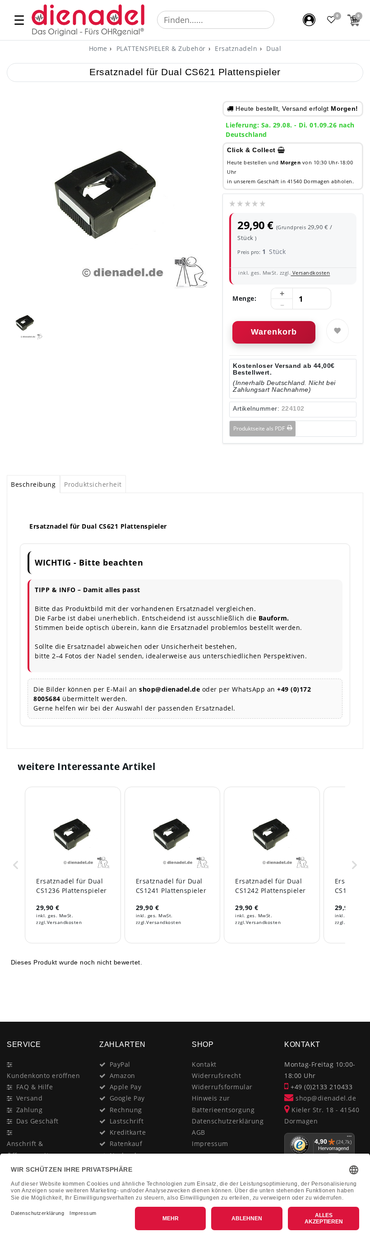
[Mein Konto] (309, 19)
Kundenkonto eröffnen (43, 1075)
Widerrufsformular (222, 1086)
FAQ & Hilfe (34, 1086)
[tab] (33, 484)
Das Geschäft (37, 1121)
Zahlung (29, 1109)
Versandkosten (310, 272)
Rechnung (126, 1109)
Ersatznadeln (235, 48)
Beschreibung (33, 484)
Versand (29, 1098)
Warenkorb (274, 331)
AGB (198, 1132)
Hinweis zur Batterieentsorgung (223, 1104)
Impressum (210, 1143)
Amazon (122, 1075)
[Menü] (349, 1138)
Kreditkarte (128, 1132)
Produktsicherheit (93, 484)
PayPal (120, 1064)
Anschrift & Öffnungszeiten (32, 1149)
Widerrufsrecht (216, 1075)
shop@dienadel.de (325, 1098)
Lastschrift (127, 1121)
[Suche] (280, 20)
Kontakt (204, 1064)
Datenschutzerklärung (228, 1121)
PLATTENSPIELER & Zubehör (160, 48)
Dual (273, 48)
